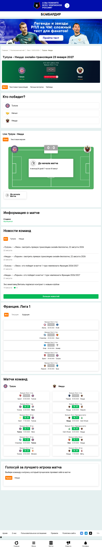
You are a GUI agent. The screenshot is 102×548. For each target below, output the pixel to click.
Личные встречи (37, 87)
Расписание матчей (17, 50)
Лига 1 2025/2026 (33, 50)
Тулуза (22, 77)
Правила (54, 533)
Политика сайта (69, 533)
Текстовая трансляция (18, 87)
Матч (5, 87)
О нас (14, 533)
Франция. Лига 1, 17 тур (51, 65)
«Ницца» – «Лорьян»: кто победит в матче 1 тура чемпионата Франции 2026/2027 (41, 275)
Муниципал (8, 221)
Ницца (80, 77)
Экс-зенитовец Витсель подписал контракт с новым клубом (31, 284)
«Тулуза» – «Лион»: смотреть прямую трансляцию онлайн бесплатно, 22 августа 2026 (43, 247)
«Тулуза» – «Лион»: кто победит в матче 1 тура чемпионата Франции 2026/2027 (40, 266)
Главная (5, 50)
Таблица (49, 87)
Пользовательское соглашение (33, 533)
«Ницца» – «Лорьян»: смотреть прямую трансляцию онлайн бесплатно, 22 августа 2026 (44, 256)
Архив (4, 533)
